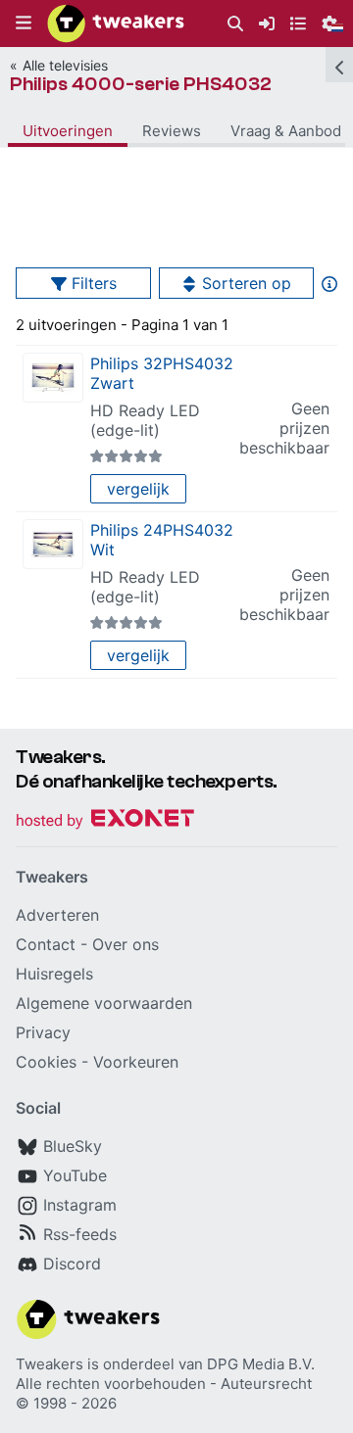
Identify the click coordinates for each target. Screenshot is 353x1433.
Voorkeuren (135, 1062)
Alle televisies (65, 65)
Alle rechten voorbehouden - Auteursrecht (164, 1383)
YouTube (75, 1175)
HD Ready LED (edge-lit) (145, 420)
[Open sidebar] (339, 64)
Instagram (80, 1205)
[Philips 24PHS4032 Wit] (53, 544)
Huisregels (54, 973)
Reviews (171, 130)
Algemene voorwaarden (104, 1003)
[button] (23, 23)
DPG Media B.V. (261, 1364)
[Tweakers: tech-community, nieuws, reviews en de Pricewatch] (115, 23)
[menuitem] (235, 24)
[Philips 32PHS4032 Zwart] (53, 378)
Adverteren (57, 915)
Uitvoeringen (68, 130)
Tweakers (49, 1364)
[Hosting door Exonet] (105, 821)
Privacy (43, 1032)
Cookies (46, 1062)
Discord (72, 1263)
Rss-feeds (80, 1234)
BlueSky (72, 1146)
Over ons (125, 944)
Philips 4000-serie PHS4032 (141, 83)
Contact (46, 944)
